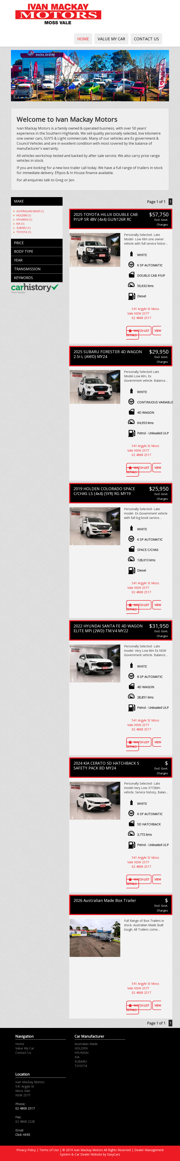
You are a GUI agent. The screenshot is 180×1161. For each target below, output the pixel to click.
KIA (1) (20, 224)
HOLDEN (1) (23, 215)
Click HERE (22, 1135)
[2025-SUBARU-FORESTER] (95, 387)
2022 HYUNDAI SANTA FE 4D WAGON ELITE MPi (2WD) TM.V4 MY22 (108, 628)
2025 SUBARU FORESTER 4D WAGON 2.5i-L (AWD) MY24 (108, 354)
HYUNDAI (81, 1053)
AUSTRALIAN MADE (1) (30, 211)
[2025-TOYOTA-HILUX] (95, 250)
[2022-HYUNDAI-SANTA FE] (95, 663)
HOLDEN (81, 1048)
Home (83, 38)
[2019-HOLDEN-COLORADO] (95, 526)
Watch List (141, 331)
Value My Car (111, 38)
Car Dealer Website (88, 1154)
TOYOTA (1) (23, 232)
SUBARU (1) (23, 228)
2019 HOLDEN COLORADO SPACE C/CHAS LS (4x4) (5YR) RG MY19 (104, 491)
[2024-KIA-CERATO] (95, 800)
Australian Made (86, 1044)
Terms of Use (49, 1150)
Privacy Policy (26, 1150)
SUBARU (81, 1061)
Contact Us (146, 38)
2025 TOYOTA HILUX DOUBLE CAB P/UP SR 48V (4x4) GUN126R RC (106, 217)
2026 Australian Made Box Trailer (105, 900)
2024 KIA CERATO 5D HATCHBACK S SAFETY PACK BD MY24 (106, 765)
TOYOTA (81, 1066)
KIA (77, 1057)
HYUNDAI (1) (24, 219)
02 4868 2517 (141, 318)
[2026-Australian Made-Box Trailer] (95, 938)
